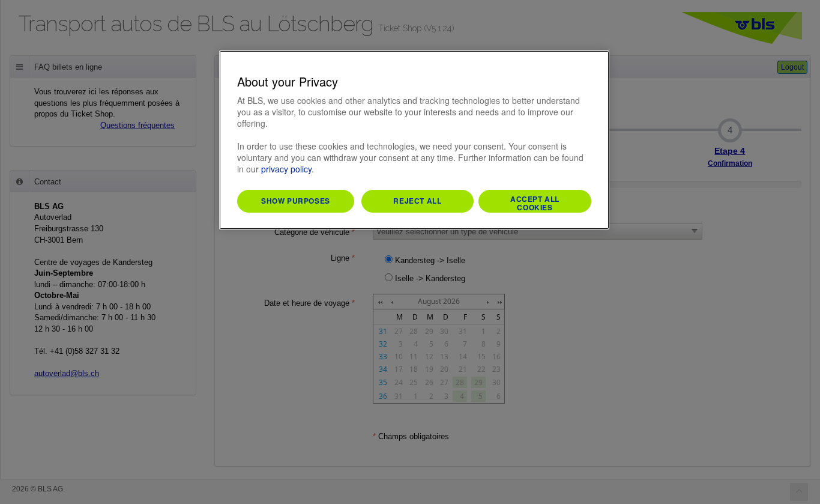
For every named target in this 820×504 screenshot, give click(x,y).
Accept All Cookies (534, 203)
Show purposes (295, 200)
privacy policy (286, 169)
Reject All (417, 200)
